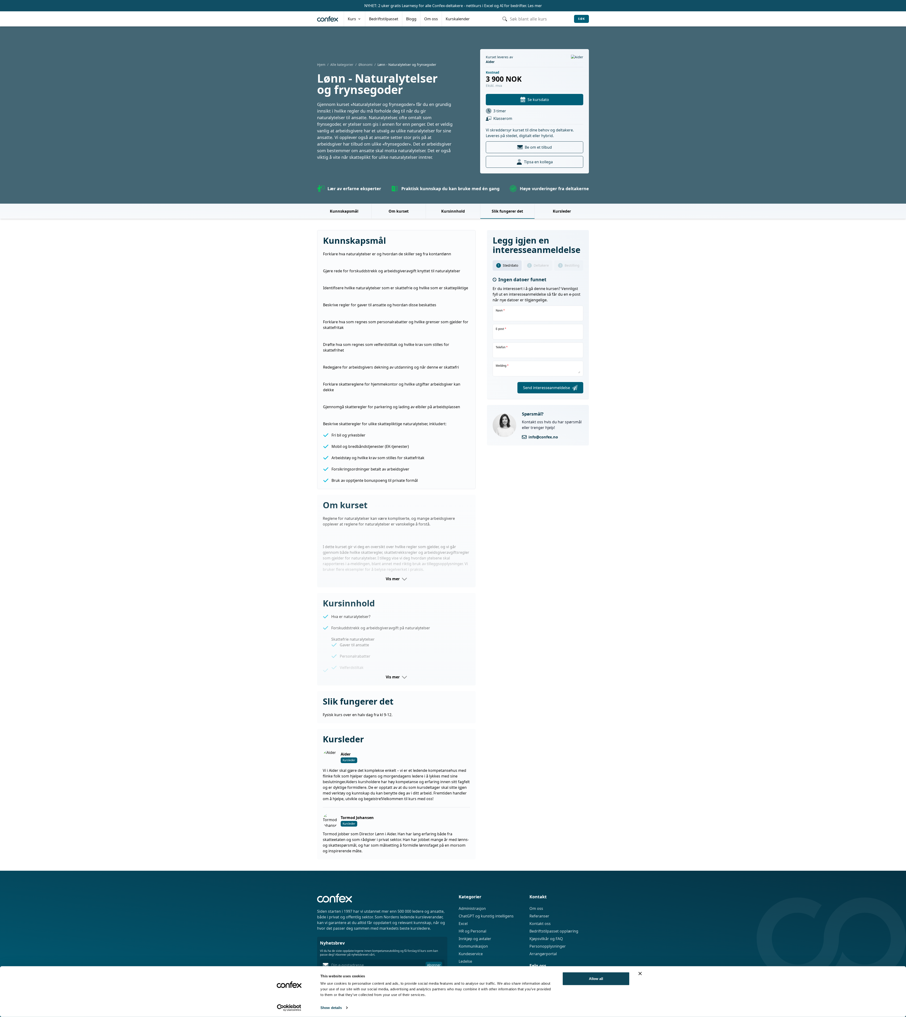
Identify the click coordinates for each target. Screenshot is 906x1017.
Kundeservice (471, 953)
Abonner (434, 965)
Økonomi (365, 64)
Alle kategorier (341, 64)
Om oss (536, 908)
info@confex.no (543, 437)
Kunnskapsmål (344, 211)
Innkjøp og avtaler (475, 938)
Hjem (321, 64)
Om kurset (399, 211)
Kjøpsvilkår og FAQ (546, 938)
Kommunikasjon (473, 946)
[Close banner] (640, 973)
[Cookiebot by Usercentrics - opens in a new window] (289, 1007)
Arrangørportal (543, 953)
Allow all (596, 979)
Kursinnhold (453, 211)
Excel (463, 923)
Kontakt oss (540, 923)
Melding (502, 366)
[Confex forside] (327, 19)
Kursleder (562, 211)
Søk (581, 19)
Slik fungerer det (507, 211)
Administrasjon (472, 908)
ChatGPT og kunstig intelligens (486, 916)
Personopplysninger (547, 946)
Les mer (535, 5)
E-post (501, 329)
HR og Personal (472, 931)
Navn (500, 310)
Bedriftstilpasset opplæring (553, 931)
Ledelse (465, 961)
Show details (331, 1008)
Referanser (539, 916)
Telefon (502, 347)
